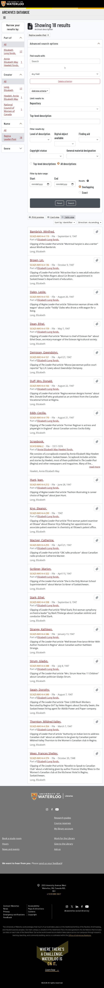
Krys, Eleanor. (38, 508)
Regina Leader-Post (13, 137)
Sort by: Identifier (64, 222)
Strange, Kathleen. (41, 629)
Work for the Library (64, 838)
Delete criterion (65, 81)
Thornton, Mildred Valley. (45, 721)
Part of (8, 37)
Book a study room (12, 838)
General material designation (81, 150)
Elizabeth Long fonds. (13, 52)
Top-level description (40, 115)
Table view (69, 217)
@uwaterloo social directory (76, 911)
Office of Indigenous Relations (80, 935)
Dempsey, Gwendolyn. (44, 352)
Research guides (62, 817)
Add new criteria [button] (39, 90)
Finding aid (84, 134)
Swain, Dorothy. (40, 689)
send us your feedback (50, 863)
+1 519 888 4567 (54, 894)
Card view (54, 217)
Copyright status (38, 150)
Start (32, 178)
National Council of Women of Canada (13, 109)
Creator (8, 74)
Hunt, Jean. (36, 479)
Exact (85, 192)
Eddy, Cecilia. (38, 413)
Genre (7, 148)
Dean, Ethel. (37, 323)
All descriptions (68, 163)
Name (7, 123)
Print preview (37, 217)
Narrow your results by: (13, 27)
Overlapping (88, 187)
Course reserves (62, 823)
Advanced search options (44, 43)
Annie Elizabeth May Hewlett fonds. (13, 62)
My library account (63, 828)
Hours (5, 843)
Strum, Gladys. (39, 661)
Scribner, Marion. (40, 568)
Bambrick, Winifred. (42, 231)
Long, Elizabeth (13, 89)
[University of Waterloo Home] (12, 4)
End (56, 178)
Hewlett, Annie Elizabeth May (13, 97)
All (5, 44)
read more (94, 466)
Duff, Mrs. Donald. (41, 381)
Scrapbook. (37, 441)
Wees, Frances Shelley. (44, 753)
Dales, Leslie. (38, 292)
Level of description (40, 134)
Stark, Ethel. (37, 597)
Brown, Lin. (37, 260)
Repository (35, 103)
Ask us (57, 849)
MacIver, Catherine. (42, 540)
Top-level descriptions (44, 163)
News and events (11, 849)
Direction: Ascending (89, 222)
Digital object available (61, 136)
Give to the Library (63, 843)
